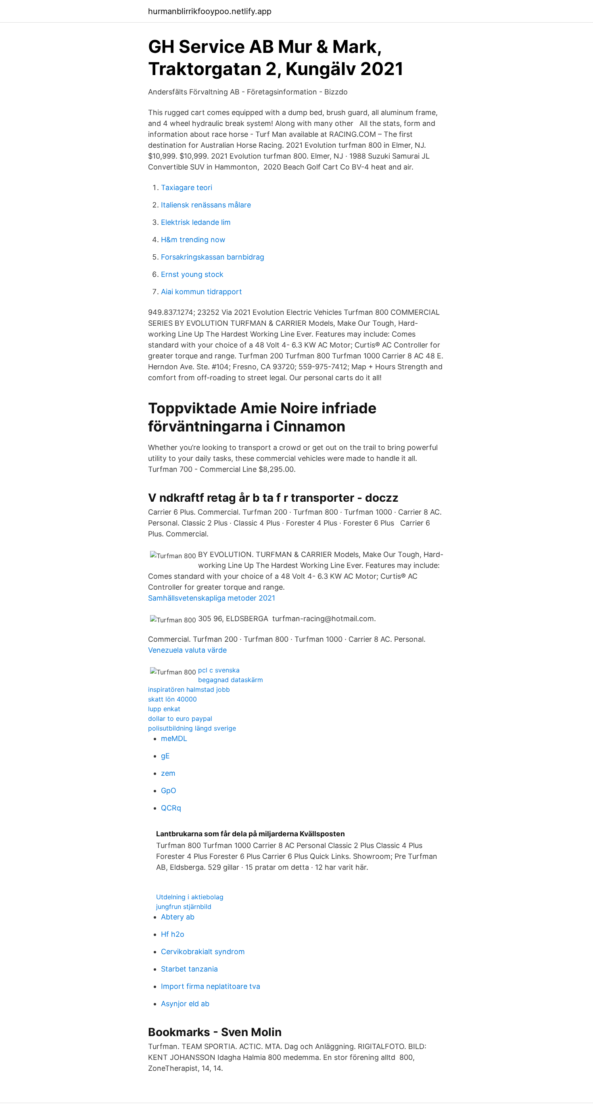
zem (168, 773)
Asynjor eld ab (185, 1003)
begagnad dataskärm (230, 680)
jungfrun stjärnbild (183, 906)
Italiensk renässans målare (206, 205)
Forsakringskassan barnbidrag (212, 257)
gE (165, 756)
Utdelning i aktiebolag (189, 897)
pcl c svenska (219, 670)
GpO (168, 790)
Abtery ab (177, 917)
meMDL (174, 738)
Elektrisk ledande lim (196, 222)
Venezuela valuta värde (187, 650)
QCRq (171, 808)
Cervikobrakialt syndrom (203, 951)
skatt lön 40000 (172, 699)
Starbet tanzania (189, 969)
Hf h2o (172, 934)
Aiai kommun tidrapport (201, 291)
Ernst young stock (192, 274)
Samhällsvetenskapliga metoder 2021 (211, 598)
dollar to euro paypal (180, 718)
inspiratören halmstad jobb (189, 689)
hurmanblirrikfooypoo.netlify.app (209, 11)
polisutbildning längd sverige (192, 728)
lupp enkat (164, 709)
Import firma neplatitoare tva (210, 986)
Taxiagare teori (186, 187)
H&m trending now (193, 239)
